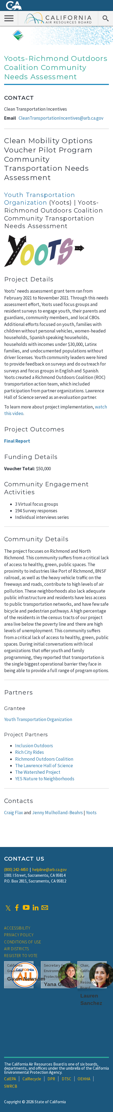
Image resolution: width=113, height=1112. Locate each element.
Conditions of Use (22, 942)
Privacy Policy (19, 934)
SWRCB (10, 1086)
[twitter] (8, 907)
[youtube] (26, 907)
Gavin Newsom (26, 979)
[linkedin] (35, 907)
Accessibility (17, 928)
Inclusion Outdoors (34, 746)
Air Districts (16, 948)
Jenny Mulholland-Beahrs (57, 813)
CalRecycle (31, 1078)
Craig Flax (13, 813)
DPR (51, 1078)
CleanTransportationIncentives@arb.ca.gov (61, 118)
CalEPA (10, 1078)
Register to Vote (21, 955)
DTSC (66, 1078)
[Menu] (9, 18)
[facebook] (16, 907)
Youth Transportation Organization (39, 199)
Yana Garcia (59, 984)
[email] (44, 907)
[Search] (105, 18)
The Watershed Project (37, 772)
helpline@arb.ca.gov (49, 869)
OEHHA (84, 1078)
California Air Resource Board (58, 18)
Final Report (17, 441)
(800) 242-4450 (16, 869)
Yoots (91, 813)
